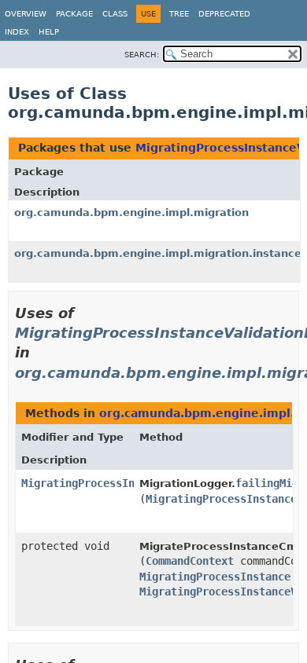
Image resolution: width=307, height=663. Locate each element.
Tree (179, 13)
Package (74, 13)
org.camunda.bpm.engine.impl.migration (131, 212)
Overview (25, 13)
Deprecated (224, 13)
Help (49, 31)
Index (17, 31)
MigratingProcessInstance (214, 576)
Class (115, 13)
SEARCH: (141, 54)
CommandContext (190, 561)
